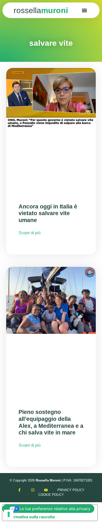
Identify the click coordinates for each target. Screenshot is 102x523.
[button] (84, 10)
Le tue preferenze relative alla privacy (54, 508)
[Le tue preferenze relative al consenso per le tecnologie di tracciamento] (8, 514)
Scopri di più (30, 233)
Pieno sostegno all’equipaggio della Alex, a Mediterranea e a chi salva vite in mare (51, 422)
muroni (41, 10)
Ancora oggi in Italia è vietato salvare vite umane (48, 213)
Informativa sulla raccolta (30, 516)
